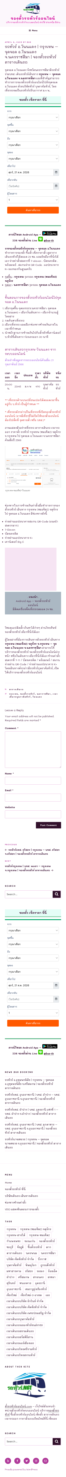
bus (29, 42)
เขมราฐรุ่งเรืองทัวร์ (36, 1289)
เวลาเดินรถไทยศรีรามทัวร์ (22, 1349)
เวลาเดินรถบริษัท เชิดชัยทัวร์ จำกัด (27, 1307)
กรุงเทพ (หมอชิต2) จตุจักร (35, 1229)
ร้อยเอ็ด (52, 1271)
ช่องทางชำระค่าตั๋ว (15, 1202)
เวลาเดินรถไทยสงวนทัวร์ (21, 1355)
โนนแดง (37, 697)
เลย (48, 1295)
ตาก (48, 1247)
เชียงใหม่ (12, 1295)
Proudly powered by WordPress (21, 1469)
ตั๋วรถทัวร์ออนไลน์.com (18, 1406)
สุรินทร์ (11, 1283)
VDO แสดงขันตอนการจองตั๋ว (22, 1209)
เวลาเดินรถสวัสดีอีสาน (20, 1337)
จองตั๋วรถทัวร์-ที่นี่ (15, 1189)
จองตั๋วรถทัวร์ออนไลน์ (33, 18)
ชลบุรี (10, 1247)
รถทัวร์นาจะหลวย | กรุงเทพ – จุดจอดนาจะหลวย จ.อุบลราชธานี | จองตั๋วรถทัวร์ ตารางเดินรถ (33, 1143)
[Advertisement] (30, 569)
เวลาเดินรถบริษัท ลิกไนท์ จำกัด (25, 1301)
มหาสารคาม (14, 1271)
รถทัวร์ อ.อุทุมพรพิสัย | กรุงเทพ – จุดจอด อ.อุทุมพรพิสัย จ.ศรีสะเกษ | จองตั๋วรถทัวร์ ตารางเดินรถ (29, 1084)
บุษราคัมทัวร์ (14, 1265)
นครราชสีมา (44, 694)
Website (10, 807)
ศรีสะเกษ (23, 1277)
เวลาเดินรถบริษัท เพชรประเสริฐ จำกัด (29, 1313)
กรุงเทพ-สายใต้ (16, 1235)
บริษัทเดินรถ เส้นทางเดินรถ (21, 1195)
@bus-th (48, 240)
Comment (11, 728)
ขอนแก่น (30, 1241)
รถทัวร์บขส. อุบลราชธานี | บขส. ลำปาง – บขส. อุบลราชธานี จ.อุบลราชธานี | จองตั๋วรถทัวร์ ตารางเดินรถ (32, 1098)
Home (8, 1182)
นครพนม (31, 1253)
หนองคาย (25, 1283)
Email (9, 790)
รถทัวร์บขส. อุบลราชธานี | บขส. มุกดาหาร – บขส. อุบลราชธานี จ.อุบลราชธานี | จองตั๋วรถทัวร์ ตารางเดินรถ (31, 1128)
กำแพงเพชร (14, 1241)
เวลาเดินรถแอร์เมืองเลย (20, 1343)
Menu (34, 30)
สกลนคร (38, 1277)
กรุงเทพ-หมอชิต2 (39, 1235)
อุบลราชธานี (14, 1289)
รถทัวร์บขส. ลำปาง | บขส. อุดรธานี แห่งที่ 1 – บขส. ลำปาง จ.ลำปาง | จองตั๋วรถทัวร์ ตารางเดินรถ (31, 1113)
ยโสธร (29, 1271)
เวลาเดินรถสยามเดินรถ (20, 1331)
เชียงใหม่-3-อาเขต (31, 1295)
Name (9, 773)
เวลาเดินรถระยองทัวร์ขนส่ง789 (25, 1325)
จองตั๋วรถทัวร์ (27, 694)
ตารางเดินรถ (16, 689)
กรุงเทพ (13, 694)
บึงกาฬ (42, 1259)
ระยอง (40, 1271)
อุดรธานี (40, 1283)
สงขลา (52, 1277)
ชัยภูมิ (20, 1247)
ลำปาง (10, 1277)
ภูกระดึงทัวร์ (48, 1265)
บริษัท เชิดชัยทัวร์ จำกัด (20, 1259)
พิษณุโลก (31, 1265)
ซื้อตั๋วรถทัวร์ (35, 1247)
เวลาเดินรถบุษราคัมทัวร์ (20, 1319)
